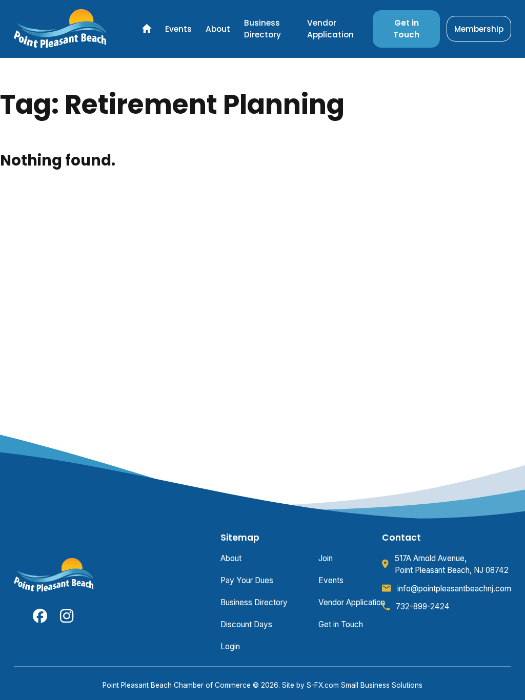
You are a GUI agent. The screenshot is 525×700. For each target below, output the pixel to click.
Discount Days (246, 624)
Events (178, 29)
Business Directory (262, 28)
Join (325, 558)
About (218, 29)
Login (230, 646)
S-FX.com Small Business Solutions (364, 685)
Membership (478, 29)
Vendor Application (330, 28)
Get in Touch (406, 28)
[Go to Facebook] (40, 616)
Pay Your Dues (246, 580)
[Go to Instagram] (67, 615)
